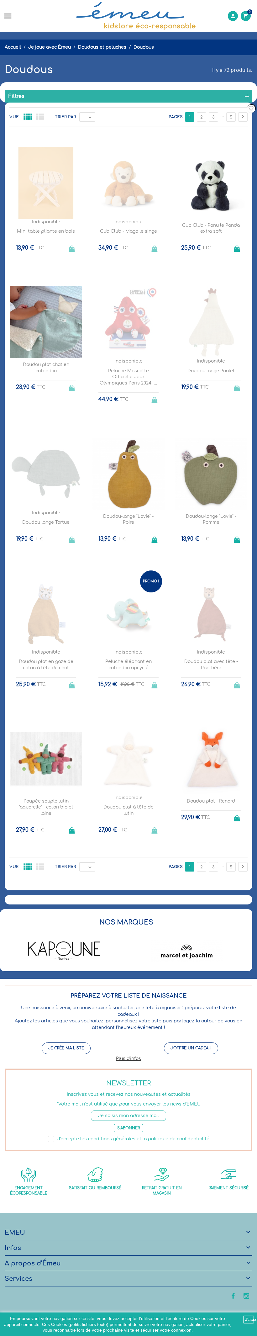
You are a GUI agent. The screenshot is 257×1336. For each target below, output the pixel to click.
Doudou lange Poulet (211, 370)
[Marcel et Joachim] (187, 951)
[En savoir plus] (134, 897)
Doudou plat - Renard (211, 801)
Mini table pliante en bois (46, 231)
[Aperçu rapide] (122, 897)
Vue (14, 117)
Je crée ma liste (66, 1048)
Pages (176, 117)
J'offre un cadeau (191, 1048)
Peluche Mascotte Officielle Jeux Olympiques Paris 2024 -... (128, 376)
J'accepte (249, 1319)
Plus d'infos (128, 1058)
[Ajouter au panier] (237, 246)
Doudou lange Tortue (46, 522)
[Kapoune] (64, 951)
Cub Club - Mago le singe (128, 231)
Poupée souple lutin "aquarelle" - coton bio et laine (46, 807)
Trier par (65, 117)
